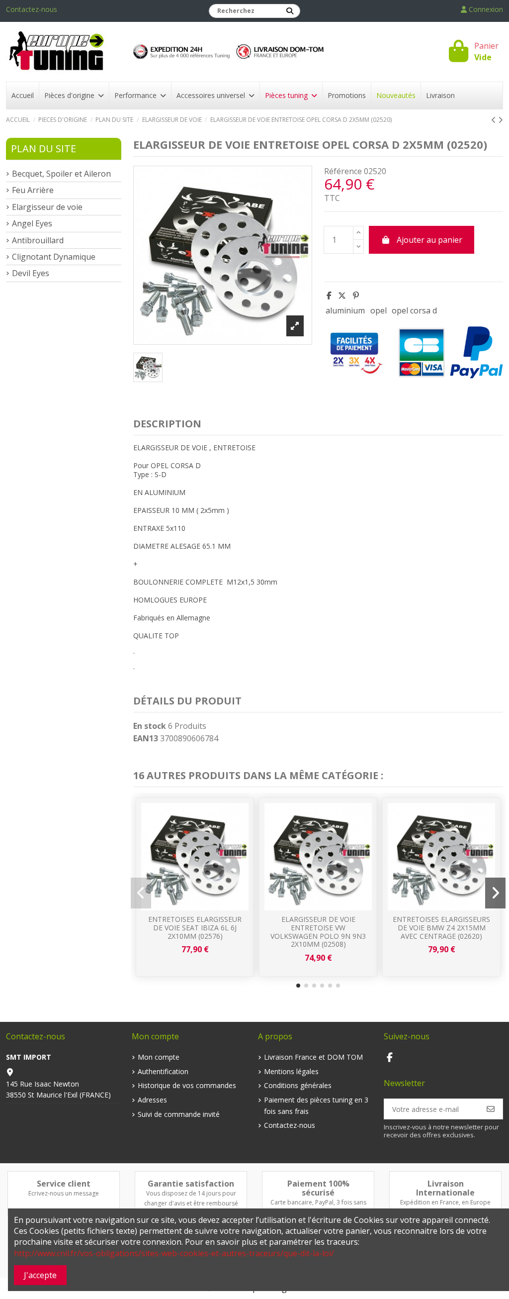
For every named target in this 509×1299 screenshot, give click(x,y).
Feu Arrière (33, 190)
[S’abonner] (491, 1109)
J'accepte (40, 1275)
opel (378, 310)
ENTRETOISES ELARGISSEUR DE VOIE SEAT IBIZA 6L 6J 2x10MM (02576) (195, 927)
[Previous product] (494, 119)
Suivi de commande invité (179, 1114)
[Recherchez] (289, 11)
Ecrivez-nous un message (63, 1193)
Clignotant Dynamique (53, 256)
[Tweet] (342, 295)
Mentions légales (291, 1071)
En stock (149, 725)
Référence (343, 171)
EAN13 (145, 738)
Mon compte (158, 1057)
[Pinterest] (356, 295)
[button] (298, 986)
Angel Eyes (32, 223)
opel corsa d (414, 310)
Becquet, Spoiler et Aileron (61, 173)
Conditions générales (298, 1085)
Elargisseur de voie (47, 206)
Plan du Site (43, 148)
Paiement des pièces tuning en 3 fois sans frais (316, 1105)
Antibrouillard (38, 240)
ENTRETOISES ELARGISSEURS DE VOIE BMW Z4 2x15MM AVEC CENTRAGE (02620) (441, 927)
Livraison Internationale (445, 1188)
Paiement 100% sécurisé (318, 1188)
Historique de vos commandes (187, 1085)
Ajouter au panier (429, 239)
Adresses (152, 1099)
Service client (63, 1183)
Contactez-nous (31, 9)
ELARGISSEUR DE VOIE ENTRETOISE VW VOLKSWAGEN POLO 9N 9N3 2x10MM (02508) (318, 931)
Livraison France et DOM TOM (313, 1057)
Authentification (163, 1071)
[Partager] (329, 295)
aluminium (345, 310)
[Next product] (500, 119)
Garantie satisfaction (191, 1183)
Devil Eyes (30, 273)
